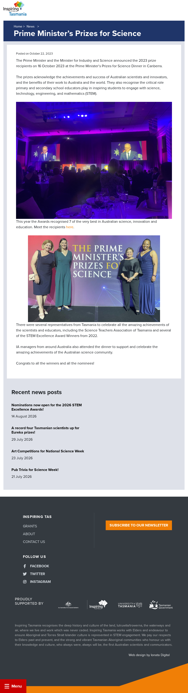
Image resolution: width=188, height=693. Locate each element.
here (69, 227)
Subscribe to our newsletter (139, 525)
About (29, 534)
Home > (19, 26)
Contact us (34, 542)
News (31, 26)
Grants (30, 526)
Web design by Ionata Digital (149, 655)
